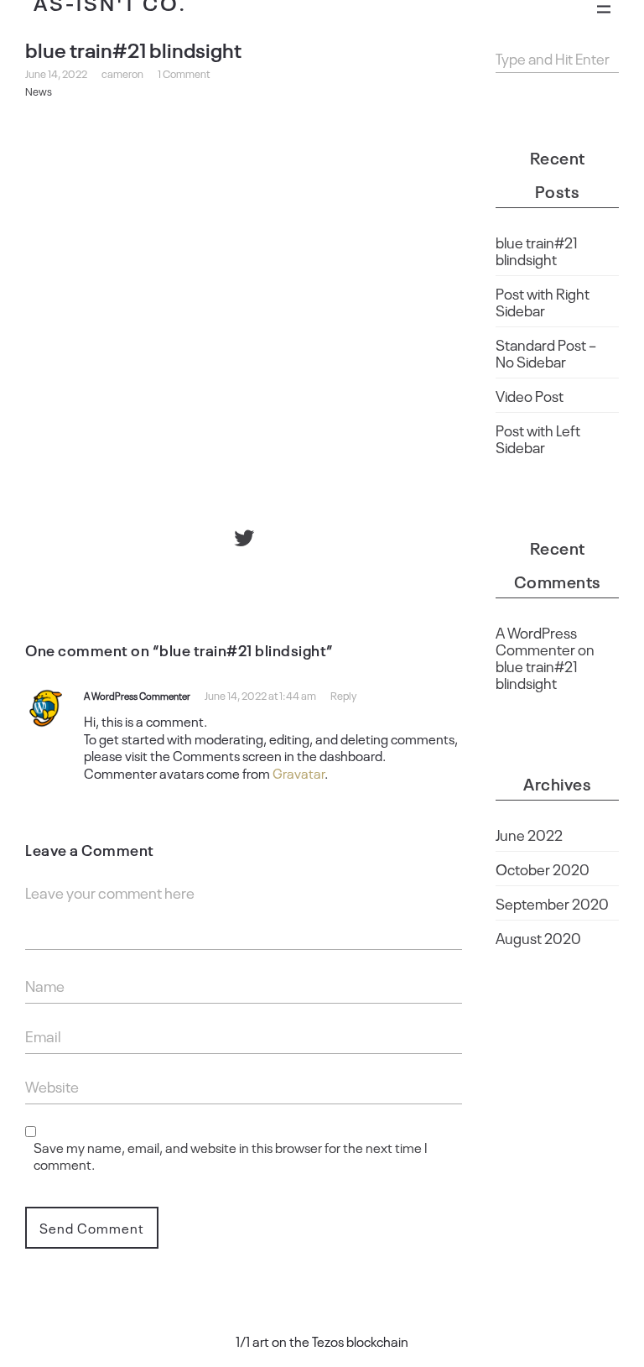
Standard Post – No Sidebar (546, 352)
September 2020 (552, 903)
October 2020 (542, 868)
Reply (343, 695)
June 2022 (529, 834)
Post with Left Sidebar (538, 438)
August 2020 (538, 937)
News (38, 91)
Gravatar (299, 773)
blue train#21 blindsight (537, 250)
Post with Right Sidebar (542, 301)
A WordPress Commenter (137, 695)
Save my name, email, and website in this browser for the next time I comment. (230, 1156)
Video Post (530, 395)
